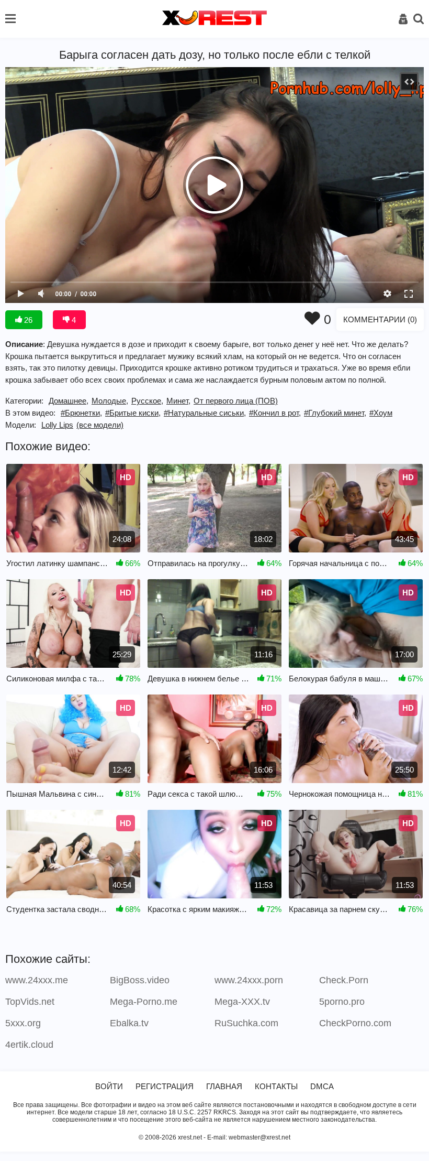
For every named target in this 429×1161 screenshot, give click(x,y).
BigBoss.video (140, 980)
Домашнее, (68, 400)
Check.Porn (343, 980)
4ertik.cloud (29, 1044)
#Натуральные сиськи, (205, 412)
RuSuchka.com (246, 1023)
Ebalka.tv (129, 1023)
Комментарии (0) (380, 319)
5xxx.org (23, 1023)
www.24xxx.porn (248, 980)
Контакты (276, 1086)
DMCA (322, 1086)
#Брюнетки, (81, 412)
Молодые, (110, 400)
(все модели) (99, 424)
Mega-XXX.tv (242, 1001)
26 (27, 320)
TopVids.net (29, 1001)
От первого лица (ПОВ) (236, 400)
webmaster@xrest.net (259, 1137)
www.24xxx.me (36, 980)
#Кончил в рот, (275, 412)
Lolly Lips (57, 424)
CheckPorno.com (355, 1023)
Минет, (178, 400)
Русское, (147, 400)
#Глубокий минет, (335, 412)
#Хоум (380, 412)
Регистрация (165, 1086)
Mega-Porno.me (143, 1001)
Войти (109, 1086)
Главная (224, 1086)
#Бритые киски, (133, 412)
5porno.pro (342, 1001)
